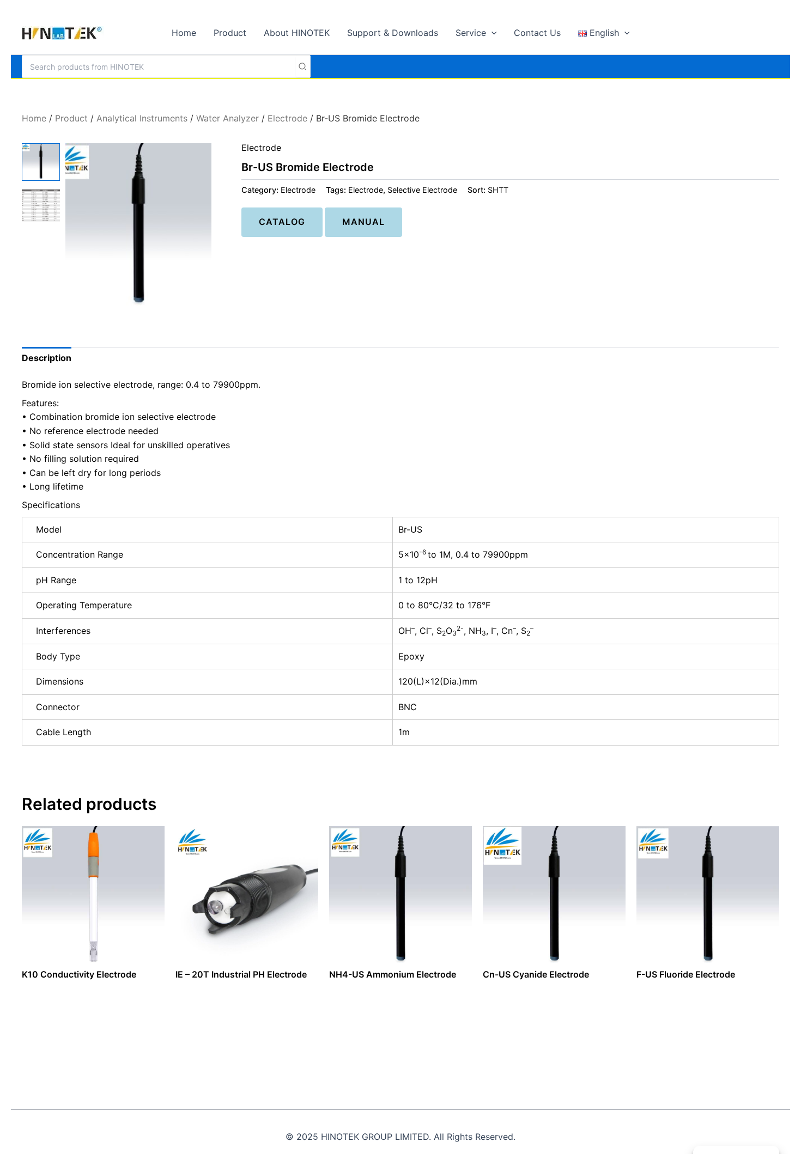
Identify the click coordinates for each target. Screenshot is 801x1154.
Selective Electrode (422, 189)
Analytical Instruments (141, 118)
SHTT (498, 189)
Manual (363, 221)
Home (34, 118)
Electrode (287, 118)
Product (71, 118)
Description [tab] (46, 357)
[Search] (303, 66)
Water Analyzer (227, 118)
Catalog (282, 221)
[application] (491, 32)
